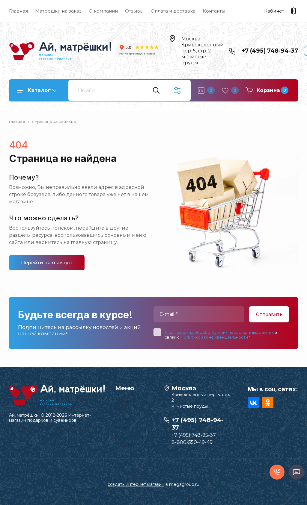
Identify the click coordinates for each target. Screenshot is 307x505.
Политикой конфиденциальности (214, 337)
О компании (103, 11)
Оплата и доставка (173, 11)
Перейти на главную (47, 263)
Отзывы (134, 11)
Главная (18, 11)
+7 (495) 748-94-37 (269, 50)
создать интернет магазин (136, 484)
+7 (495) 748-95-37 (193, 435)
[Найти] (156, 90)
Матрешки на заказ (58, 11)
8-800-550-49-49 (192, 442)
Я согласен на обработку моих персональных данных (219, 332)
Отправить (269, 314)
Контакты (214, 11)
